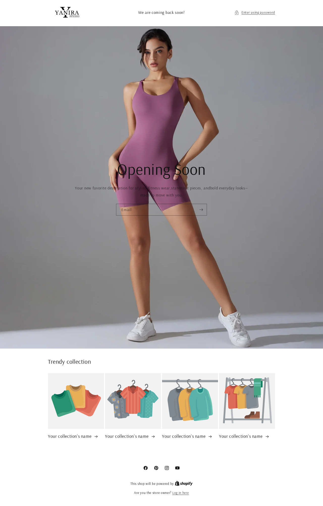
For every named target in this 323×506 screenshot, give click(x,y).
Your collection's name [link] (70, 436)
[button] (254, 12)
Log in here (180, 493)
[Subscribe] (201, 210)
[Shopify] (184, 484)
